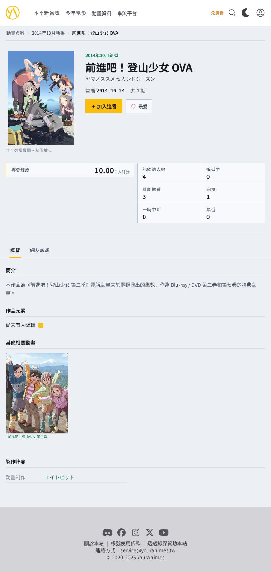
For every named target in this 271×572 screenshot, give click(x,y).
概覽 (15, 250)
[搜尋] (232, 12)
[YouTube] (164, 532)
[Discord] (107, 532)
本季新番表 (47, 12)
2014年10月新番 (48, 32)
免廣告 (217, 13)
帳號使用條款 (125, 543)
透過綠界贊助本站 (167, 543)
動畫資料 (15, 32)
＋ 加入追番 (104, 106)
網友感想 (40, 250)
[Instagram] (135, 532)
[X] (149, 532)
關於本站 (94, 543)
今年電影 (76, 12)
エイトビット (59, 477)
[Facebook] (121, 532)
